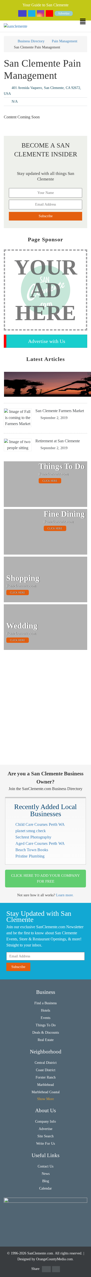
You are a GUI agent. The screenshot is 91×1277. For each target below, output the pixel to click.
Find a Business (45, 1003)
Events (45, 1018)
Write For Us (45, 1143)
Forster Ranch (46, 1077)
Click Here (49, 480)
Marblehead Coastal (46, 1092)
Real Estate (46, 1040)
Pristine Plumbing (29, 856)
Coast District (45, 1070)
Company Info (45, 1121)
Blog (45, 1181)
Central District (46, 1063)
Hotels (45, 1010)
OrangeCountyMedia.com (54, 1259)
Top (84, 1270)
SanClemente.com (40, 1253)
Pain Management (64, 41)
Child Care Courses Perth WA (40, 824)
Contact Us (45, 1166)
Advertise (64, 13)
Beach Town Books (31, 850)
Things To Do (46, 1025)
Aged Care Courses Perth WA (40, 843)
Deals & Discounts (45, 1032)
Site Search (45, 1136)
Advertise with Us (46, 341)
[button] (85, 21)
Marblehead (45, 1085)
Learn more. (65, 895)
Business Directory (31, 41)
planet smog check (30, 831)
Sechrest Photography (33, 837)
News (46, 1174)
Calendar (45, 1188)
